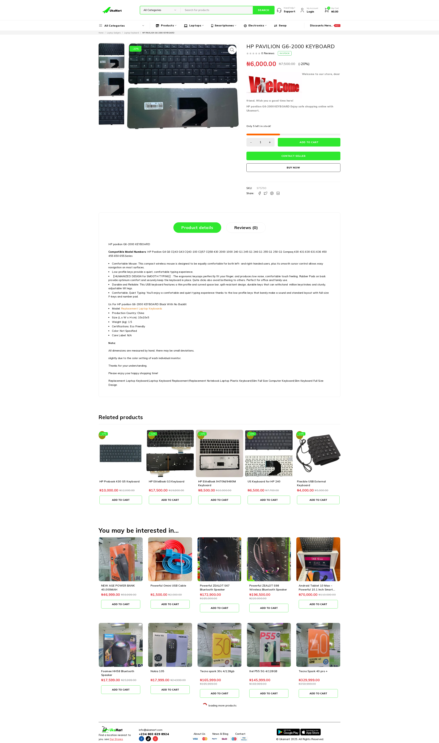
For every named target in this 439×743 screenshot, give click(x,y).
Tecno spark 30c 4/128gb (217, 671)
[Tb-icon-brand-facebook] (141, 738)
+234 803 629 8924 (154, 734)
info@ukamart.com (150, 730)
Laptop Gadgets (114, 33)
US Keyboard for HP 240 (264, 481)
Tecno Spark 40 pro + (313, 671)
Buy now (293, 167)
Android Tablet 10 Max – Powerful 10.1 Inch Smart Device (316, 589)
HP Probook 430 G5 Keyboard (119, 481)
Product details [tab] (197, 227)
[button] (232, 50)
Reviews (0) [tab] (246, 227)
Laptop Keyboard (131, 33)
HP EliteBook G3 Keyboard (167, 481)
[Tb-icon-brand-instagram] (155, 738)
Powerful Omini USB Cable (168, 585)
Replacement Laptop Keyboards (141, 308)
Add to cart (309, 142)
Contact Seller (293, 155)
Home (101, 33)
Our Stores (116, 739)
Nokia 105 (157, 671)
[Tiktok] (148, 738)
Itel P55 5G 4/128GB (263, 671)
